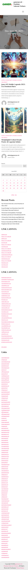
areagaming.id (4, 450)
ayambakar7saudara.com (7, 279)
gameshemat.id (5, 472)
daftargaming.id (5, 517)
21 (21, 185)
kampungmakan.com (6, 289)
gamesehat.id (4, 547)
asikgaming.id (4, 452)
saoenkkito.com (5, 285)
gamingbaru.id (4, 507)
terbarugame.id (5, 422)
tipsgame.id (4, 426)
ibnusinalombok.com (6, 336)
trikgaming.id (4, 398)
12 (14, 182)
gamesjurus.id (4, 458)
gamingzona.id (5, 444)
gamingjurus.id (5, 434)
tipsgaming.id (4, 396)
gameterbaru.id (5, 386)
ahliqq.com (4, 238)
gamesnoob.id (4, 527)
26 (14, 188)
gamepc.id (3, 369)
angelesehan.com (5, 295)
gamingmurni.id (5, 432)
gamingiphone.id (5, 392)
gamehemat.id (4, 476)
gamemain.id (4, 480)
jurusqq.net (4, 242)
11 (10, 182)
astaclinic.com (4, 334)
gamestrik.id (4, 388)
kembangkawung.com (6, 309)
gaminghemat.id (5, 430)
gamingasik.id (4, 438)
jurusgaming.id (5, 446)
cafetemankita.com (6, 303)
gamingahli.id (4, 440)
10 (6, 182)
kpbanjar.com (4, 319)
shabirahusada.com (6, 330)
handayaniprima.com (6, 287)
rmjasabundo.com (5, 305)
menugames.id (5, 470)
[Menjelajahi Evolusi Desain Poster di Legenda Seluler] (14, 120)
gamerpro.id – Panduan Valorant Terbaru (19, 4)
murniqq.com (4, 264)
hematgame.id (4, 498)
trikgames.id (4, 390)
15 (24, 182)
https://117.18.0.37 (6, 256)
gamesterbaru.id (5, 382)
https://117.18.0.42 (6, 244)
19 (14, 185)
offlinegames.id (5, 371)
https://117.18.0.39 (6, 240)
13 (17, 182)
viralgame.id (4, 553)
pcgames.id (4, 420)
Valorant (4, 82)
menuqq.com (4, 266)
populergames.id (5, 537)
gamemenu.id (4, 484)
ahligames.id (4, 474)
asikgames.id (4, 478)
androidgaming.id (5, 361)
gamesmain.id (4, 460)
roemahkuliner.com (6, 283)
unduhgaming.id (5, 513)
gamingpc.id (4, 400)
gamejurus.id (4, 482)
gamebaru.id (4, 539)
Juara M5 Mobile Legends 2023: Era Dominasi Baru (13, 85)
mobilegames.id (5, 375)
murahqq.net (4, 246)
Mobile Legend (17, 80)
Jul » (16, 194)
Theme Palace (20, 568)
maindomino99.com (6, 250)
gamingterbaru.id (5, 404)
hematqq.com (4, 262)
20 (17, 185)
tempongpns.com (5, 281)
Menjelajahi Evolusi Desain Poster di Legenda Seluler (11, 141)
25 (10, 188)
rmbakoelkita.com (5, 293)
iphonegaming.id (5, 408)
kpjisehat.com (4, 315)
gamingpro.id (4, 511)
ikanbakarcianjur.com (6, 313)
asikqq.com (4, 234)
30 (3, 190)
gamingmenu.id (5, 436)
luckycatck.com (5, 291)
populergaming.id (5, 521)
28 (21, 188)
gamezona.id (4, 486)
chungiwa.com (4, 311)
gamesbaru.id (4, 531)
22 (24, 185)
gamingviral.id (4, 509)
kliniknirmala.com (5, 323)
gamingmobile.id (5, 394)
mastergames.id (5, 500)
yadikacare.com (5, 332)
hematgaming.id (5, 464)
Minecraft (9, 80)
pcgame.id (3, 418)
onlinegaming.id (5, 416)
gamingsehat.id (5, 515)
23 (3, 188)
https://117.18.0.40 (6, 260)
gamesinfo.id (4, 373)
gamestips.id (4, 384)
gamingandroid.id (5, 402)
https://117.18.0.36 (6, 236)
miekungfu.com (5, 301)
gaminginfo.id (4, 428)
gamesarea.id (4, 490)
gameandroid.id (5, 363)
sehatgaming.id (5, 519)
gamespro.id (4, 529)
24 (6, 188)
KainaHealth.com (5, 328)
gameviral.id (4, 543)
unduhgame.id (4, 555)
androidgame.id (5, 357)
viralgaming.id (4, 523)
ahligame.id (4, 494)
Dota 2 (3, 80)
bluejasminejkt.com (6, 297)
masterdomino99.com (6, 254)
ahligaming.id (4, 468)
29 (24, 188)
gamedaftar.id (4, 545)
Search (3, 163)
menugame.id (4, 502)
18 (10, 185)
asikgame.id (4, 496)
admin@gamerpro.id (13, 102)
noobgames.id (4, 541)
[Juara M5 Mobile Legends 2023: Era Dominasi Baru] (14, 64)
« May (12, 194)
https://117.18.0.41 (6, 248)
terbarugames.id (5, 424)
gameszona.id (4, 466)
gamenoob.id (4, 535)
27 (17, 188)
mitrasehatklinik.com (6, 317)
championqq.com (5, 258)
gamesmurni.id (5, 456)
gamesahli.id (4, 462)
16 (3, 185)
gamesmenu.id (5, 454)
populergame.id (5, 557)
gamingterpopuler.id (6, 525)
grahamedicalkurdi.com (7, 338)
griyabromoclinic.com (6, 342)
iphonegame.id (5, 406)
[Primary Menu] (23, 11)
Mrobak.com (4, 299)
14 (21, 182)
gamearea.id (4, 492)
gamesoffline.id (5, 380)
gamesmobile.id (5, 377)
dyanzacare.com (5, 340)
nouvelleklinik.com (6, 326)
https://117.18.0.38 (6, 252)
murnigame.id (4, 488)
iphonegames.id (5, 367)
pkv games (4, 347)
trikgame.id (4, 359)
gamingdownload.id (6, 504)
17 (6, 185)
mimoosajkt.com (5, 307)
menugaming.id (5, 448)
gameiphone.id (5, 365)
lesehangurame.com (6, 277)
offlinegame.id (4, 412)
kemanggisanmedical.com (7, 321)
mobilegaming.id (5, 410)
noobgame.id (4, 551)
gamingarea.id (4, 442)
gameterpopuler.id (5, 549)
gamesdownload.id (6, 533)
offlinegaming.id (5, 414)
